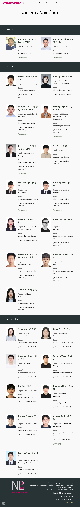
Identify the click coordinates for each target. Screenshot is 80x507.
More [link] (70, 3)
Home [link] (40, 3)
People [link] (48, 3)
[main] (40, 12)
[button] (77, 2)
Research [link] (59, 3)
